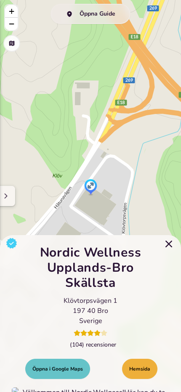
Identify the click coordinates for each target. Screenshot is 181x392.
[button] (91, 187)
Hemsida (139, 369)
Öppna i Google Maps (57, 369)
